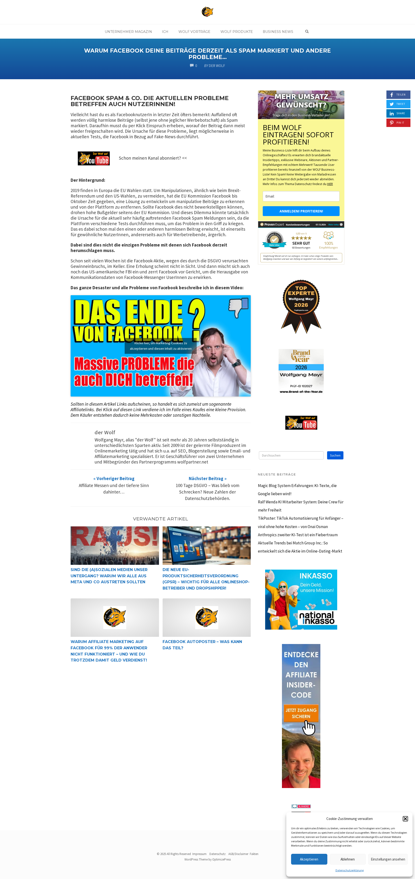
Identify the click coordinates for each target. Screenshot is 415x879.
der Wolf (105, 432)
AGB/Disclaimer (238, 854)
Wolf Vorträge (194, 32)
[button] (405, 818)
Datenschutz (217, 854)
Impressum (199, 854)
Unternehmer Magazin (128, 32)
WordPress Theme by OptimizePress (207, 859)
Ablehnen (348, 859)
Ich (165, 32)
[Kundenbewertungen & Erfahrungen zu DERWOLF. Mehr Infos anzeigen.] (301, 242)
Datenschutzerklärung (350, 870)
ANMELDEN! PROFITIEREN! (301, 211)
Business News (278, 32)
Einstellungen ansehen (388, 859)
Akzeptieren (309, 859)
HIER (330, 184)
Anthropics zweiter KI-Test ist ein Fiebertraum (298, 534)
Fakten (254, 854)
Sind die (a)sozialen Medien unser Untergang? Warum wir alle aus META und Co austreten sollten (109, 575)
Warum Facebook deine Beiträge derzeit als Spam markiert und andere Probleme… (207, 53)
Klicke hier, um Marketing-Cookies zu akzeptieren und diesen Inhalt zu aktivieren (161, 346)
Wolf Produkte (236, 32)
